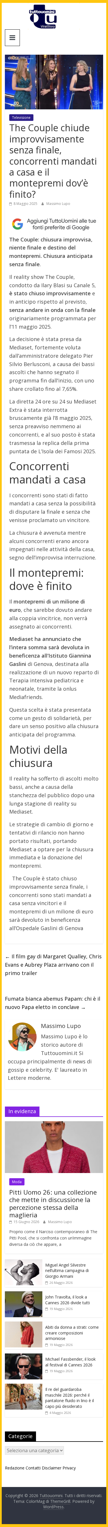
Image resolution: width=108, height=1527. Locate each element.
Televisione (21, 117)
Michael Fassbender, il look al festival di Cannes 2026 (70, 1362)
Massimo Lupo (58, 203)
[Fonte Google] (54, 224)
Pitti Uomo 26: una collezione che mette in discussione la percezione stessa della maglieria (53, 1203)
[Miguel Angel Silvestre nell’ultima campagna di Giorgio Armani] (23, 1262)
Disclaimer (51, 1468)
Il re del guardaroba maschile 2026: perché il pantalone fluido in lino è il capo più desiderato (69, 1398)
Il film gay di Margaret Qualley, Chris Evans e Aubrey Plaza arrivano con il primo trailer (53, 964)
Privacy (69, 1468)
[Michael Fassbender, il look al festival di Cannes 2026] (23, 1356)
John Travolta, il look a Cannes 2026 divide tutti (67, 1299)
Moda (17, 1181)
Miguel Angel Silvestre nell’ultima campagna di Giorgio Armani (67, 1270)
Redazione (14, 1468)
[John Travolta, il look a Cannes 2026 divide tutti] (23, 1294)
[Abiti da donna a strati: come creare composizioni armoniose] (23, 1324)
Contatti (33, 1468)
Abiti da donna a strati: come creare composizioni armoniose (72, 1332)
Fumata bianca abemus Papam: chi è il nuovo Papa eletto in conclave (52, 1002)
